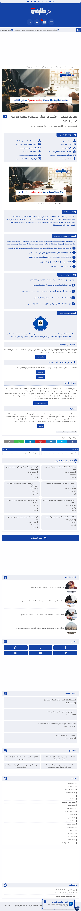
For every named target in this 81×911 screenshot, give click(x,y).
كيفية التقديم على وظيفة (30, 905)
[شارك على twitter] (62, 441)
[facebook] (54, 1)
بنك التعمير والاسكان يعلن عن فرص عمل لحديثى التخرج (47, 587)
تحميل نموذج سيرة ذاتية (40, 403)
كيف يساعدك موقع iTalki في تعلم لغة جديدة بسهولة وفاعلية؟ (57, 723)
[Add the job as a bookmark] (5, 116)
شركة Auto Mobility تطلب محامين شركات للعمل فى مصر (59, 501)
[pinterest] (31, 1)
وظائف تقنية (71, 799)
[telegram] (50, 1)
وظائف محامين (63, 67)
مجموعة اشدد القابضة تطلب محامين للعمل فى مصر (60, 468)
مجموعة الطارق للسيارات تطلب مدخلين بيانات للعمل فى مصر (21, 758)
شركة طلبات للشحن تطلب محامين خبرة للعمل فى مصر (59, 485)
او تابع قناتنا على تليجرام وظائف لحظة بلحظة (63, 893)
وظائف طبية (71, 796)
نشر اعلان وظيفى (7, 905)
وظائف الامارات (71, 824)
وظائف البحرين (71, 833)
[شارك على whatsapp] (19, 441)
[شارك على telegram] (51, 441)
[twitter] (35, 1)
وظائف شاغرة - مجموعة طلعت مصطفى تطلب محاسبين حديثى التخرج (42, 614)
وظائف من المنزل (70, 811)
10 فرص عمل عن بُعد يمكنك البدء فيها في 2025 (61, 712)
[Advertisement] (40, 48)
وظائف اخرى (71, 814)
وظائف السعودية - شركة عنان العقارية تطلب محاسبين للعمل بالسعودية (49, 30)
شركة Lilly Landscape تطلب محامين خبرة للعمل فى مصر (22, 501)
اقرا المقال (40, 426)
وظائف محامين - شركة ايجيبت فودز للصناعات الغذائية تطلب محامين (43, 601)
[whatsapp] (16, 647)
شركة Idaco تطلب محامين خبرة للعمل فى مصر (61, 517)
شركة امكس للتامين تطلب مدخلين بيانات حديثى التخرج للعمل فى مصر (21, 766)
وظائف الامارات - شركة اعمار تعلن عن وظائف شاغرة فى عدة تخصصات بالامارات (40, 628)
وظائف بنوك (71, 783)
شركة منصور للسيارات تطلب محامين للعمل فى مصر (23, 518)
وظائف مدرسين (70, 808)
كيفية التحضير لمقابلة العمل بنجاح (65, 735)
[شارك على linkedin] (30, 441)
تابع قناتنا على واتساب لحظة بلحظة (65, 890)
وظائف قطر (71, 830)
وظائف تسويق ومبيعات (68, 802)
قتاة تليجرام (40, 377)
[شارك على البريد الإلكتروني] (9, 441)
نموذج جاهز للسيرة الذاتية (68, 843)
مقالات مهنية (71, 839)
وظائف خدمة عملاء (70, 789)
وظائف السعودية (70, 821)
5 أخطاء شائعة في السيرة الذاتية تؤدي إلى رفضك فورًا (60, 700)
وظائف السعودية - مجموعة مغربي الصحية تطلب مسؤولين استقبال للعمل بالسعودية (59, 766)
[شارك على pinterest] (40, 441)
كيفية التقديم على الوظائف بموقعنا (65, 896)
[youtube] (42, 1)
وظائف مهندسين (70, 792)
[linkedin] (28, 1)
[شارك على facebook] (72, 441)
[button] (37, 22)
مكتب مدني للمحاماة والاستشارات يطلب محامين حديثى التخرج (22, 485)
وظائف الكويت (71, 827)
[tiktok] (39, 1)
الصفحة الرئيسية (73, 67)
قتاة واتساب (40, 372)
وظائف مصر (60, 431)
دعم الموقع (18, 905)
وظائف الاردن (71, 836)
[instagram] (46, 1)
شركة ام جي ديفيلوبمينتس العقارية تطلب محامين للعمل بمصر (22, 468)
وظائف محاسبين (70, 786)
